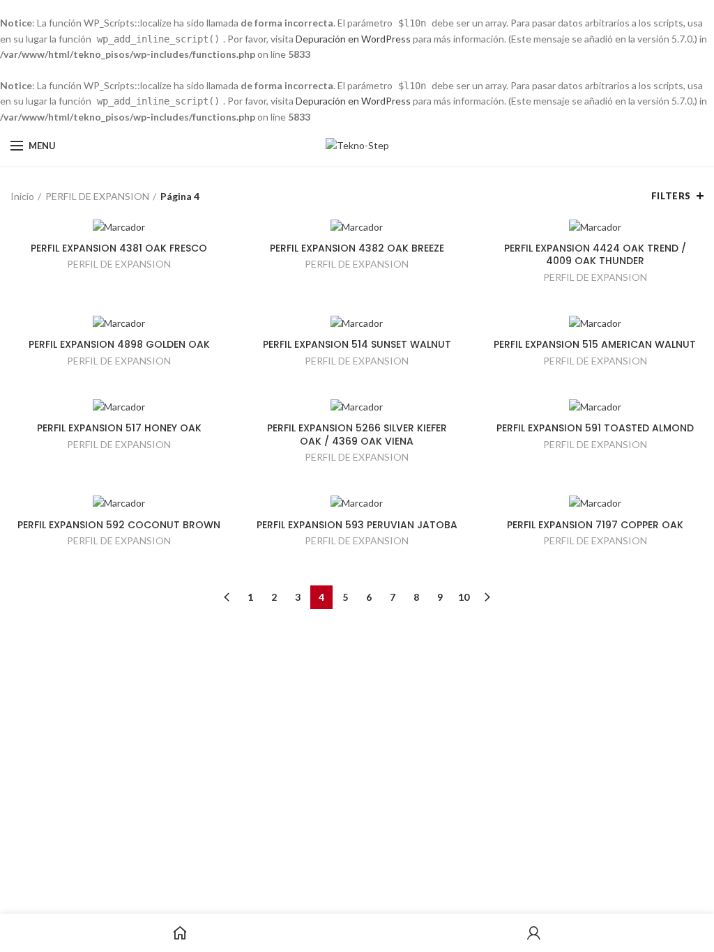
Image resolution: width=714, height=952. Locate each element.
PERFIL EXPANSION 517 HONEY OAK (119, 428)
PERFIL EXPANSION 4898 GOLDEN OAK (119, 344)
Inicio (22, 196)
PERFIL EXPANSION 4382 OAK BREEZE (357, 248)
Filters (671, 195)
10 (463, 597)
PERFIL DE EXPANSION (97, 196)
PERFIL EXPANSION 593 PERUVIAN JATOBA (357, 525)
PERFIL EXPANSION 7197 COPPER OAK (595, 525)
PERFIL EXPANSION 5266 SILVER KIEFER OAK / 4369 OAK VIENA (357, 434)
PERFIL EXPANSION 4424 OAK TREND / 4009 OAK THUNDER (595, 254)
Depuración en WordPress (353, 39)
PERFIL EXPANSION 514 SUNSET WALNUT (357, 344)
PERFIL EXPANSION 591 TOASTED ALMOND (595, 428)
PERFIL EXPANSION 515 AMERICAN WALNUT (595, 344)
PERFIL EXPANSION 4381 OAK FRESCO (119, 248)
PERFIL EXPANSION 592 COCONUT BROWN (118, 525)
